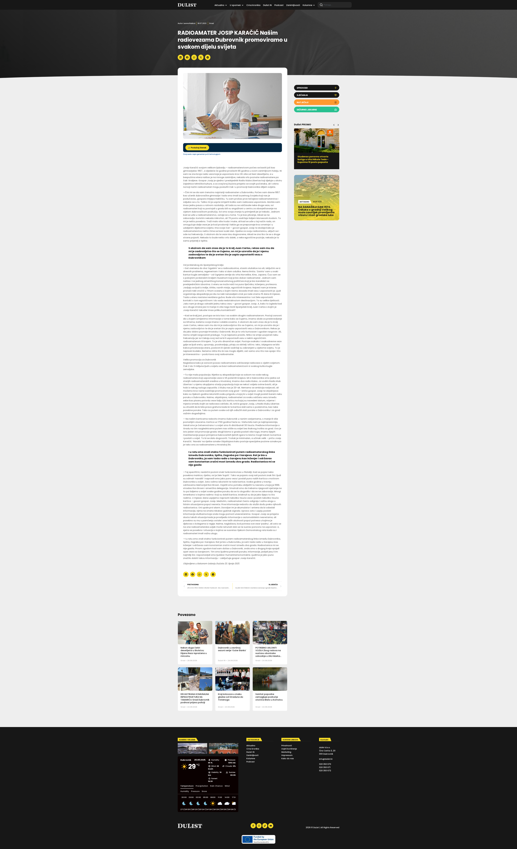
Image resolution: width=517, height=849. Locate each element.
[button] (180, 57)
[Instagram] (259, 825)
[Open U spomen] (243, 5)
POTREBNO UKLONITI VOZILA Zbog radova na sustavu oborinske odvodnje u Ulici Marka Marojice (268, 653)
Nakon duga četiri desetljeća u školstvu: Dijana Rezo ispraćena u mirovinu (194, 652)
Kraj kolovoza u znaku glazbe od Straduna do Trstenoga (230, 697)
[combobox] (335, 5)
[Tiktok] (264, 825)
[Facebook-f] (253, 825)
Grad (211, 23)
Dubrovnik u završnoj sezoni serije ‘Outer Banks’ (232, 649)
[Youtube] (270, 825)
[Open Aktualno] (226, 5)
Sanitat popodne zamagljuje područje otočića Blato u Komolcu (269, 697)
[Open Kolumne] (314, 5)
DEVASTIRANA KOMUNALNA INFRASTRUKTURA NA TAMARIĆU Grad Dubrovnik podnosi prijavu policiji (195, 698)
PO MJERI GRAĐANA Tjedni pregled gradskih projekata (313, 158)
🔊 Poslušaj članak (197, 147)
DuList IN (222, 660)
